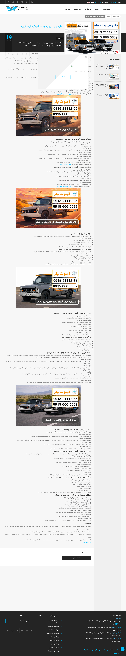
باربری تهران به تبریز (54, 647)
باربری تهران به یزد (55, 644)
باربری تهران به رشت (54, 640)
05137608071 (116, 635)
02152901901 (113, 2)
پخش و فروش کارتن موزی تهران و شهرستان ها (102, 66)
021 (114, 624)
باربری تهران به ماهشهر (102, 74)
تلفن (21, 615)
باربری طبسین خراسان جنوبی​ (64, 186)
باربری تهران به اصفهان (54, 626)
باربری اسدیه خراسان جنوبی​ (64, 94)
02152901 (98, 2)
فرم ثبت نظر (76, 558)
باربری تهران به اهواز (54, 637)
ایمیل (40, 615)
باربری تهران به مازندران (53, 651)
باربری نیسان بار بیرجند (65, 164)
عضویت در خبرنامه (24, 621)
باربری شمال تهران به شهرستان (54, 621)
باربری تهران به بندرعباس (53, 633)
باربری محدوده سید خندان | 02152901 (102, 85)
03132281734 (115, 630)
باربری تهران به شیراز (54, 630)
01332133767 (116, 641)
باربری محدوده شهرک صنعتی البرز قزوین (102, 94)
